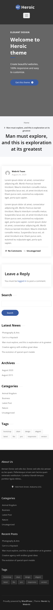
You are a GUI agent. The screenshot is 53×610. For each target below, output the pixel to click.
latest (5, 436)
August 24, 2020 (19, 174)
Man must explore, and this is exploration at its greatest (26, 342)
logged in (21, 281)
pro (21, 436)
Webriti (26, 604)
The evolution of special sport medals (18, 352)
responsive (32, 436)
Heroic (44, 601)
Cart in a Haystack (10, 337)
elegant (38, 431)
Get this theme (22, 82)
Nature (5, 408)
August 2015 (7, 375)
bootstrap (7, 431)
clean (18, 431)
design (27, 431)
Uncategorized (34, 251)
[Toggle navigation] (26, 15)
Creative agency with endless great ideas (20, 347)
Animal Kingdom (9, 393)
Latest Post (7, 403)
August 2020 (7, 370)
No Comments (15, 251)
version (44, 436)
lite (14, 436)
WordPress (27, 601)
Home (26, 122)
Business (6, 398)
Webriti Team (18, 171)
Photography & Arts (10, 332)
